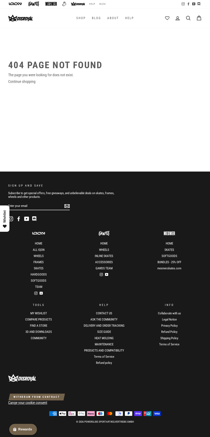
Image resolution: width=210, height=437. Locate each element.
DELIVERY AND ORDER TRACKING (104, 325)
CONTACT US (104, 313)
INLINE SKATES (104, 256)
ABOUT (113, 18)
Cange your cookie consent (27, 402)
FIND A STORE (38, 325)
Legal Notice (169, 319)
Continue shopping (21, 81)
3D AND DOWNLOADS (38, 332)
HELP (92, 4)
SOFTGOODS (38, 280)
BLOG (102, 4)
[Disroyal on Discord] (34, 218)
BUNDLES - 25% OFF (169, 262)
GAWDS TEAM (104, 268)
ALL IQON (39, 250)
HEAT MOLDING (104, 338)
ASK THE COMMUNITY (104, 319)
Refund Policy (169, 332)
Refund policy (104, 363)
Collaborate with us (169, 313)
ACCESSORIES (104, 262)
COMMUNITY (39, 338)
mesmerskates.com (169, 268)
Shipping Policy (169, 338)
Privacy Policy (169, 325)
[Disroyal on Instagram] (10, 218)
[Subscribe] (67, 206)
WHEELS (39, 256)
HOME (38, 243)
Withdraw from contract (37, 396)
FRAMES (38, 262)
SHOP (81, 18)
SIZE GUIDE (104, 332)
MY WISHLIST (38, 313)
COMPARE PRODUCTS (38, 319)
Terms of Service (104, 357)
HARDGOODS (39, 274)
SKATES (38, 268)
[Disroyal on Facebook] (18, 218)
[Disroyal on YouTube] (26, 218)
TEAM (38, 287)
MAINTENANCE (104, 344)
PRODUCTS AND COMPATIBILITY (104, 350)
